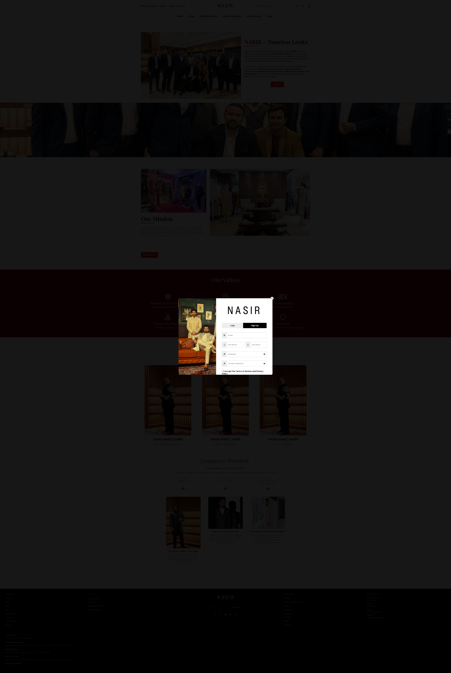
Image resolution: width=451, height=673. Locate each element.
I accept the (242, 372)
